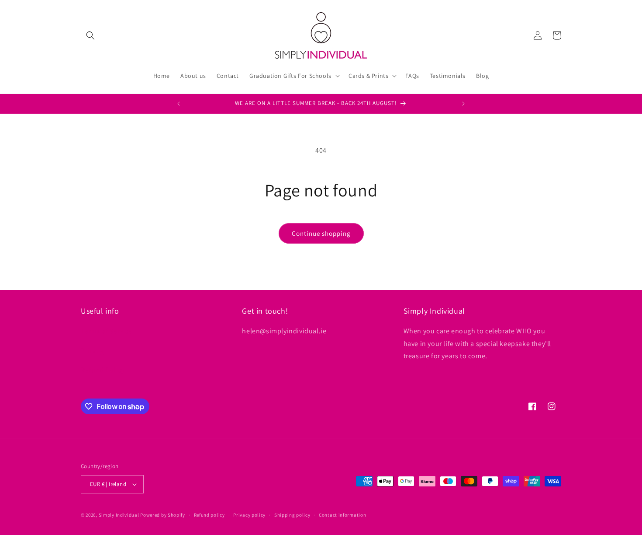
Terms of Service (106, 331)
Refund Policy (102, 369)
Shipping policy (292, 515)
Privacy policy (249, 515)
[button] (90, 35)
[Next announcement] (463, 103)
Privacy (92, 350)
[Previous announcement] (178, 103)
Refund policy (209, 515)
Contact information (342, 515)
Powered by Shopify (162, 515)
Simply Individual (119, 515)
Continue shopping (321, 233)
